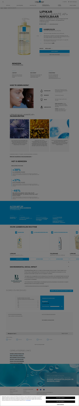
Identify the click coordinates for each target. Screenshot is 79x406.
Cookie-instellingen (60, 404)
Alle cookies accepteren (60, 397)
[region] (39, 400)
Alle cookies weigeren (60, 401)
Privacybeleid (28, 400)
